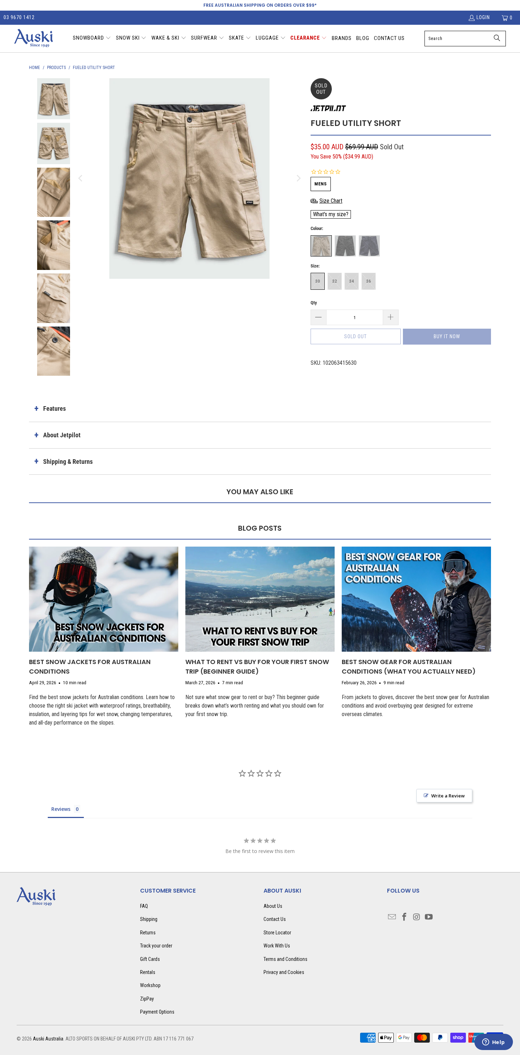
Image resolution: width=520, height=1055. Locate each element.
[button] (92, 38)
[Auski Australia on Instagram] (417, 917)
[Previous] (81, 178)
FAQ (144, 906)
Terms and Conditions (285, 959)
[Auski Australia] (33, 38)
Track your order (156, 946)
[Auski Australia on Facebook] (404, 917)
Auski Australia (48, 1039)
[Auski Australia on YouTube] (429, 917)
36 (368, 281)
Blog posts (260, 528)
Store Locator (277, 932)
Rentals (147, 972)
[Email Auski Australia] (392, 917)
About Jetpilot (62, 435)
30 (317, 281)
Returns (148, 932)
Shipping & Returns (68, 461)
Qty (314, 302)
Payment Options (157, 1012)
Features (54, 408)
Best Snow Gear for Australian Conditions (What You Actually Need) (409, 666)
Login (483, 17)
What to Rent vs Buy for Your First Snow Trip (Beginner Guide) (257, 666)
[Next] (298, 178)
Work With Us (277, 946)
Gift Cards (150, 959)
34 (351, 281)
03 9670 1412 (19, 17)
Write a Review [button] (448, 795)
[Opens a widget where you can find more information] (493, 1042)
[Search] (497, 38)
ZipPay (147, 999)
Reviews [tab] (60, 809)
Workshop (150, 985)
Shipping (148, 919)
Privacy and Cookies (284, 972)
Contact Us (275, 919)
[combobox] (465, 38)
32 (334, 281)
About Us (273, 906)
